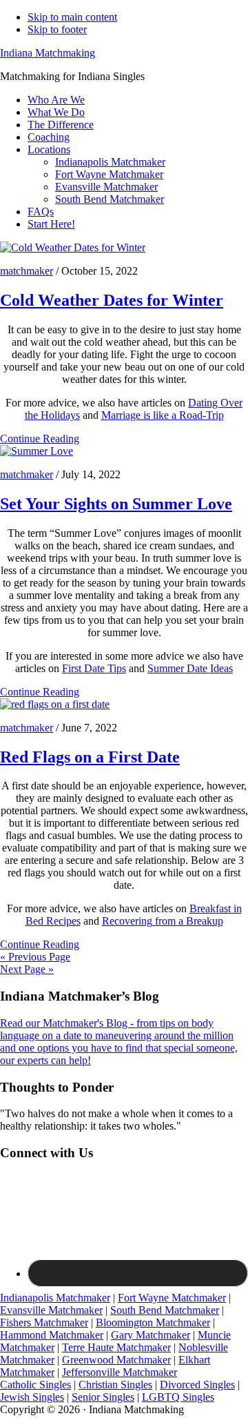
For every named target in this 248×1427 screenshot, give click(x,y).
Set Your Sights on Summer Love (116, 504)
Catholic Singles (35, 1384)
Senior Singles (103, 1397)
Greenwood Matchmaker (116, 1360)
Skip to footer (57, 29)
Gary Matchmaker (150, 1335)
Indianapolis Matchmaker (55, 1297)
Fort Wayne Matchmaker (172, 1297)
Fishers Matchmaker (44, 1322)
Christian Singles (115, 1384)
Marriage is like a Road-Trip (162, 415)
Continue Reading (39, 438)
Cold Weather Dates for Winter (111, 300)
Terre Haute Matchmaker (116, 1347)
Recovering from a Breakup (162, 921)
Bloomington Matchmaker (153, 1322)
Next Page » (27, 969)
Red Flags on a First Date (90, 757)
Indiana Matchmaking (47, 53)
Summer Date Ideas (190, 668)
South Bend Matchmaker (164, 1310)
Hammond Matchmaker (51, 1335)
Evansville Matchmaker (51, 1310)
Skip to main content (72, 17)
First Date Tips (94, 668)
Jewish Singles (32, 1397)
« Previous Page (35, 957)
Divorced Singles (197, 1384)
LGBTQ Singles (178, 1397)
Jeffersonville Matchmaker (119, 1372)
